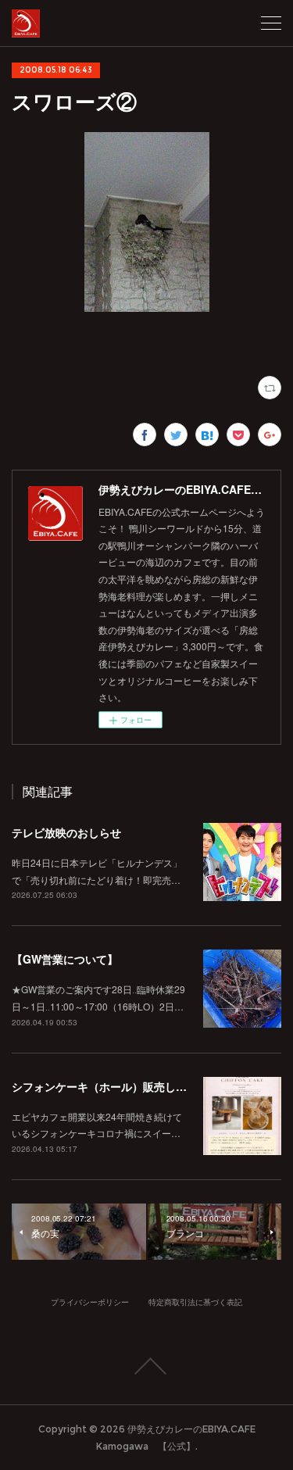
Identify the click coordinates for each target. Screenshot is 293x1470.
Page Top (146, 1366)
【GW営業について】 (65, 959)
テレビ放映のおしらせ (66, 832)
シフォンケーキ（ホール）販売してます (110, 1086)
